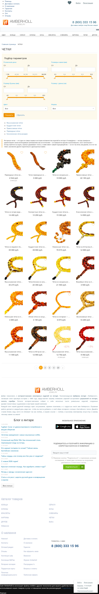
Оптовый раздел (7, 547)
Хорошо (3, 593)
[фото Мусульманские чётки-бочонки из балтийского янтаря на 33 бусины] (14, 338)
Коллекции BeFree (8, 560)
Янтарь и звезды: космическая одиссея (16, 472)
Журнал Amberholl (30, 560)
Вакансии (27, 555)
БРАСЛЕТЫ (5, 513)
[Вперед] (63, 368)
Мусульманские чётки (15, 123)
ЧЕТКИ (51, 517)
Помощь (8, 1)
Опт (6, 13)
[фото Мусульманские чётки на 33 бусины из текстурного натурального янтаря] (14, 268)
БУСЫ (51, 509)
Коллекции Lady (7, 555)
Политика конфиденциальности (9, 573)
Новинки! (4, 538)
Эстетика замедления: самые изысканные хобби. (20, 435)
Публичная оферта (30, 574)
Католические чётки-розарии (17, 134)
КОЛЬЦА (4, 504)
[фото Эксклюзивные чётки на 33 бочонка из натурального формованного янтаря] (85, 303)
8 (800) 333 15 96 (84, 22)
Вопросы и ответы (30, 568)
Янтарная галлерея (8, 564)
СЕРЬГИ (52, 504)
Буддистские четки (14, 125)
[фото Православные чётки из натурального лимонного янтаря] (85, 162)
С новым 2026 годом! (9, 461)
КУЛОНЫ (4, 509)
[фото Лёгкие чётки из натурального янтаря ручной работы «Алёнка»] (37, 303)
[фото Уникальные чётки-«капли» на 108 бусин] (61, 233)
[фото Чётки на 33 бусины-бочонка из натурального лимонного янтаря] (85, 233)
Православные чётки (14, 128)
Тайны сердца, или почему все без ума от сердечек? (22, 456)
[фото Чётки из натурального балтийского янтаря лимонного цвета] (61, 268)
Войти (79, 582)
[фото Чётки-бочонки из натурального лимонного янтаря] (37, 268)
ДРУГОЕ (4, 521)
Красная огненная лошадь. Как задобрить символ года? (23, 466)
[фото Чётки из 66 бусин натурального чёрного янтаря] (37, 338)
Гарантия (8, 8)
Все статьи (7, 485)
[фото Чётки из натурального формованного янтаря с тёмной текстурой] (61, 162)
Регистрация (88, 582)
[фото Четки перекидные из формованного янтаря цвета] (37, 162)
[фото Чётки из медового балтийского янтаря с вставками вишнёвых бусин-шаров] (14, 233)
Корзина (80, 585)
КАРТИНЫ (5, 517)
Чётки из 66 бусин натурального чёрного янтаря (46, 352)
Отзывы (8, 15)
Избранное (5, 525)
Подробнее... (67, 588)
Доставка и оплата (12, 3)
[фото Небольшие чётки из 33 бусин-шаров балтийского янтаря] (14, 303)
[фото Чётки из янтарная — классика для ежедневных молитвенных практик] (61, 303)
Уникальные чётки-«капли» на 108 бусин (67, 247)
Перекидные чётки (13, 131)
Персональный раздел (85, 591)
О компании (9, 6)
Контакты (8, 11)
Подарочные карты (8, 568)
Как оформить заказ (31, 551)
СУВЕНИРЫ (53, 513)
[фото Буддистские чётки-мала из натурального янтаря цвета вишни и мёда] (61, 199)
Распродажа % (29, 564)
